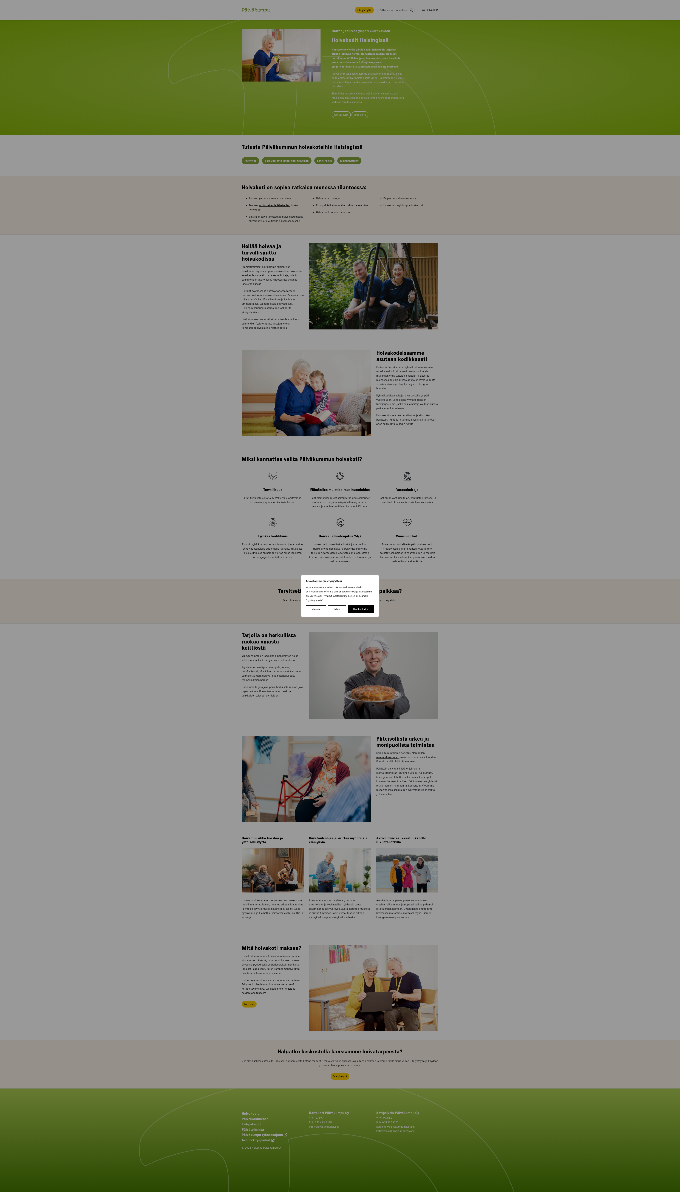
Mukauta (316, 609)
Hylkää (336, 609)
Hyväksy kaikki (360, 609)
